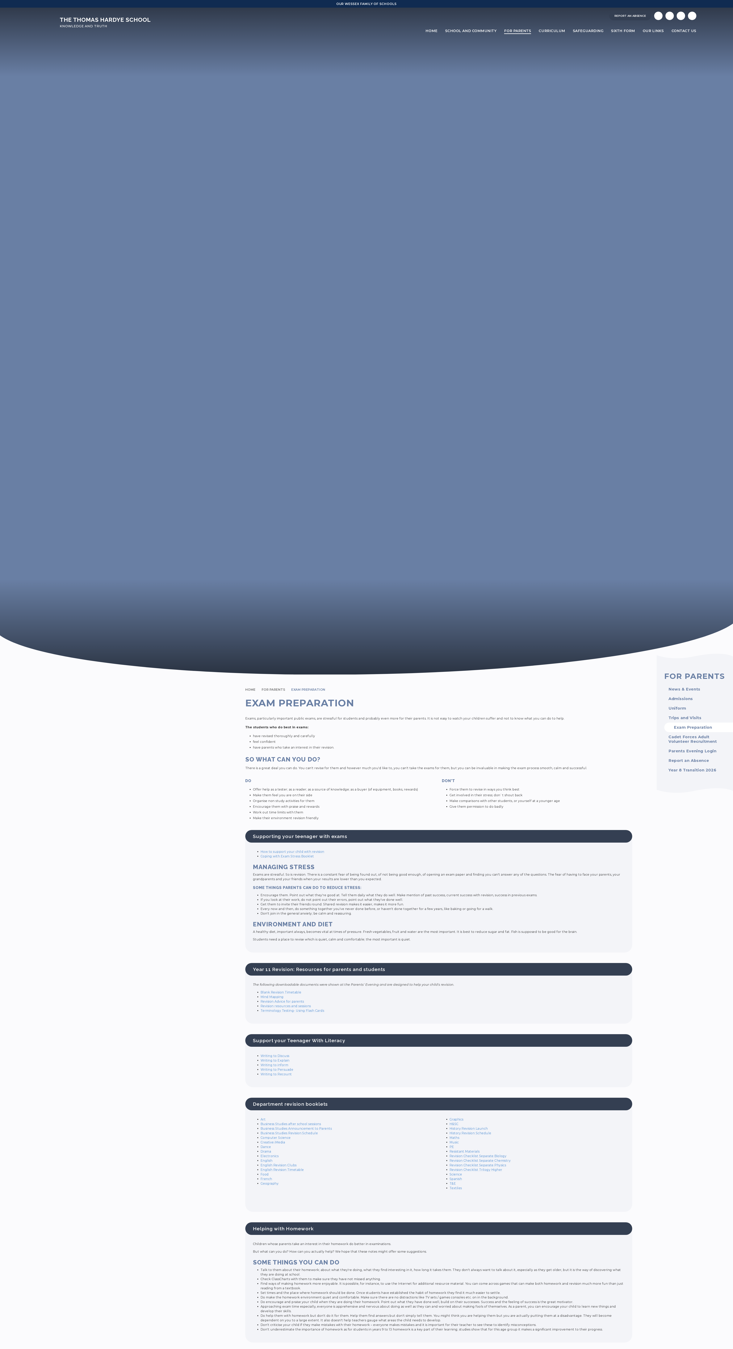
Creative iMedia (273, 1142)
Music (454, 1142)
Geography (270, 1183)
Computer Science (276, 1137)
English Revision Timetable (282, 1170)
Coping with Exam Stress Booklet (287, 856)
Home (250, 689)
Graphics (456, 1119)
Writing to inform (274, 1065)
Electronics (270, 1156)
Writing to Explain (275, 1060)
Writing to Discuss (275, 1056)
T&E (453, 1183)
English (266, 1160)
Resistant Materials (465, 1151)
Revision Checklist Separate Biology (478, 1156)
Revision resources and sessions (286, 1006)
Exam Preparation (308, 689)
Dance (266, 1147)
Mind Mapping (272, 997)
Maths (454, 1137)
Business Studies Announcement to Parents (296, 1128)
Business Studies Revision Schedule (289, 1133)
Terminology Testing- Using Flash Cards (292, 1010)
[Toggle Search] (681, 16)
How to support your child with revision (292, 851)
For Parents (273, 689)
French (266, 1179)
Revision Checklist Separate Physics (478, 1165)
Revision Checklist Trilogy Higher (476, 1170)
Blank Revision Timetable (281, 992)
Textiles (456, 1188)
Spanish (456, 1179)
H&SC (454, 1124)
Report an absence (630, 16)
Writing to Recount (276, 1074)
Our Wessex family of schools (366, 4)
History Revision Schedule (470, 1133)
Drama (266, 1151)
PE (452, 1147)
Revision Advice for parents (282, 1001)
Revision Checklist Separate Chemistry (480, 1160)
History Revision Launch (469, 1128)
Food (265, 1174)
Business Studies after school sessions (291, 1124)
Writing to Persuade (277, 1069)
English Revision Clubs (279, 1165)
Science (456, 1174)
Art (263, 1119)
